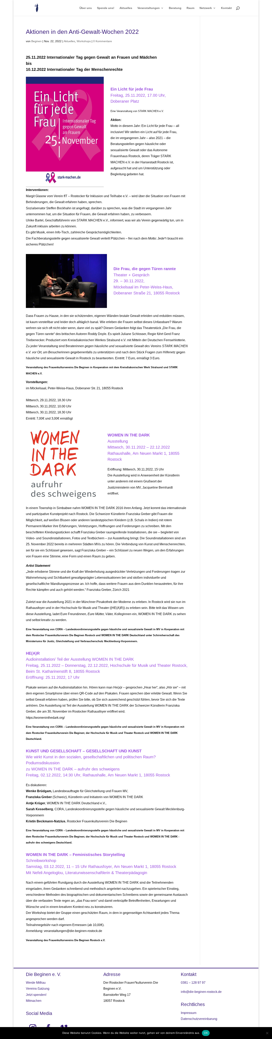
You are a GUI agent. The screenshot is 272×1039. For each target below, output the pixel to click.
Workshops (84, 41)
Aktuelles (125, 8)
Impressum (188, 1013)
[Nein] (267, 1033)
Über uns (85, 8)
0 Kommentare (102, 41)
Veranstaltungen (148, 8)
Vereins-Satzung (37, 988)
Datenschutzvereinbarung (199, 1018)
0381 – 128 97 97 (193, 982)
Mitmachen (33, 1000)
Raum (190, 8)
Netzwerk (206, 8)
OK (206, 1032)
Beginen (36, 41)
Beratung (175, 8)
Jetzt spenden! (36, 994)
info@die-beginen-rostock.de (201, 991)
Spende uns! (105, 8)
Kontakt (226, 8)
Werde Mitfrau (36, 982)
